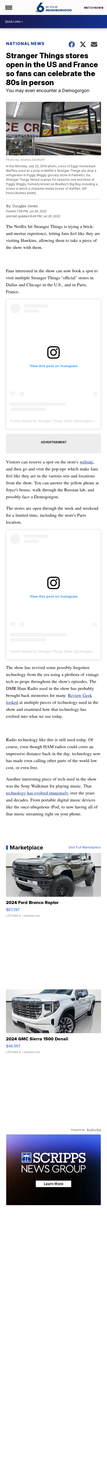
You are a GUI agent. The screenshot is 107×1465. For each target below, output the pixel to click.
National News (25, 43)
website (86, 462)
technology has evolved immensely (37, 793)
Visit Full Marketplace (84, 847)
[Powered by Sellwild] (94, 1130)
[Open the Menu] (8, 7)
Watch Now (92, 7)
